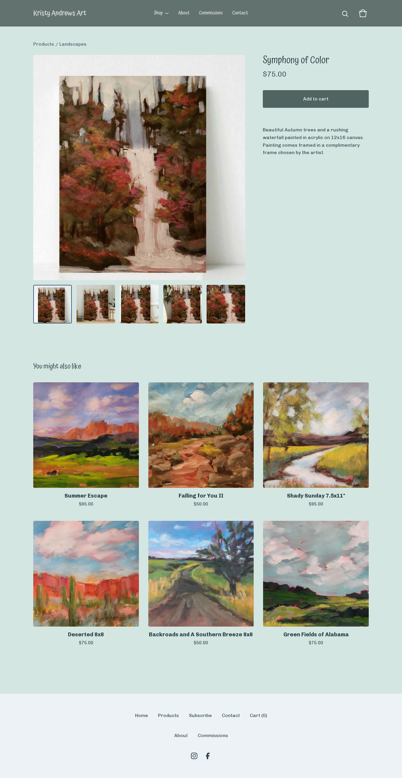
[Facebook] (207, 755)
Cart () (258, 715)
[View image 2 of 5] (96, 304)
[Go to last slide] (41, 167)
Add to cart (315, 99)
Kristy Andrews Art (59, 13)
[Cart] (363, 13)
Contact (240, 13)
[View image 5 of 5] (226, 304)
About (184, 13)
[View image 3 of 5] (139, 304)
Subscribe (200, 715)
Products (43, 44)
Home (141, 715)
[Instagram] (194, 755)
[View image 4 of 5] (182, 304)
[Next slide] (237, 167)
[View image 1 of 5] (52, 304)
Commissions (211, 13)
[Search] (345, 13)
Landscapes (73, 44)
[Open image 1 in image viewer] (139, 167)
